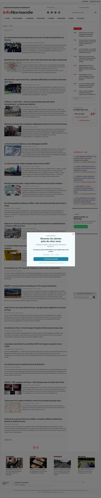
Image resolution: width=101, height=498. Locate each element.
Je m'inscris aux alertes (51, 259)
